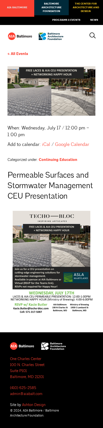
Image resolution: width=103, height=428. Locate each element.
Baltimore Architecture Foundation (52, 7)
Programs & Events (66, 20)
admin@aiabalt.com (26, 394)
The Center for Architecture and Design (86, 7)
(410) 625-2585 (23, 388)
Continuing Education (58, 159)
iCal (46, 144)
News (94, 20)
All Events (19, 53)
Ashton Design (34, 405)
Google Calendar (72, 144)
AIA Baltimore (17, 7)
